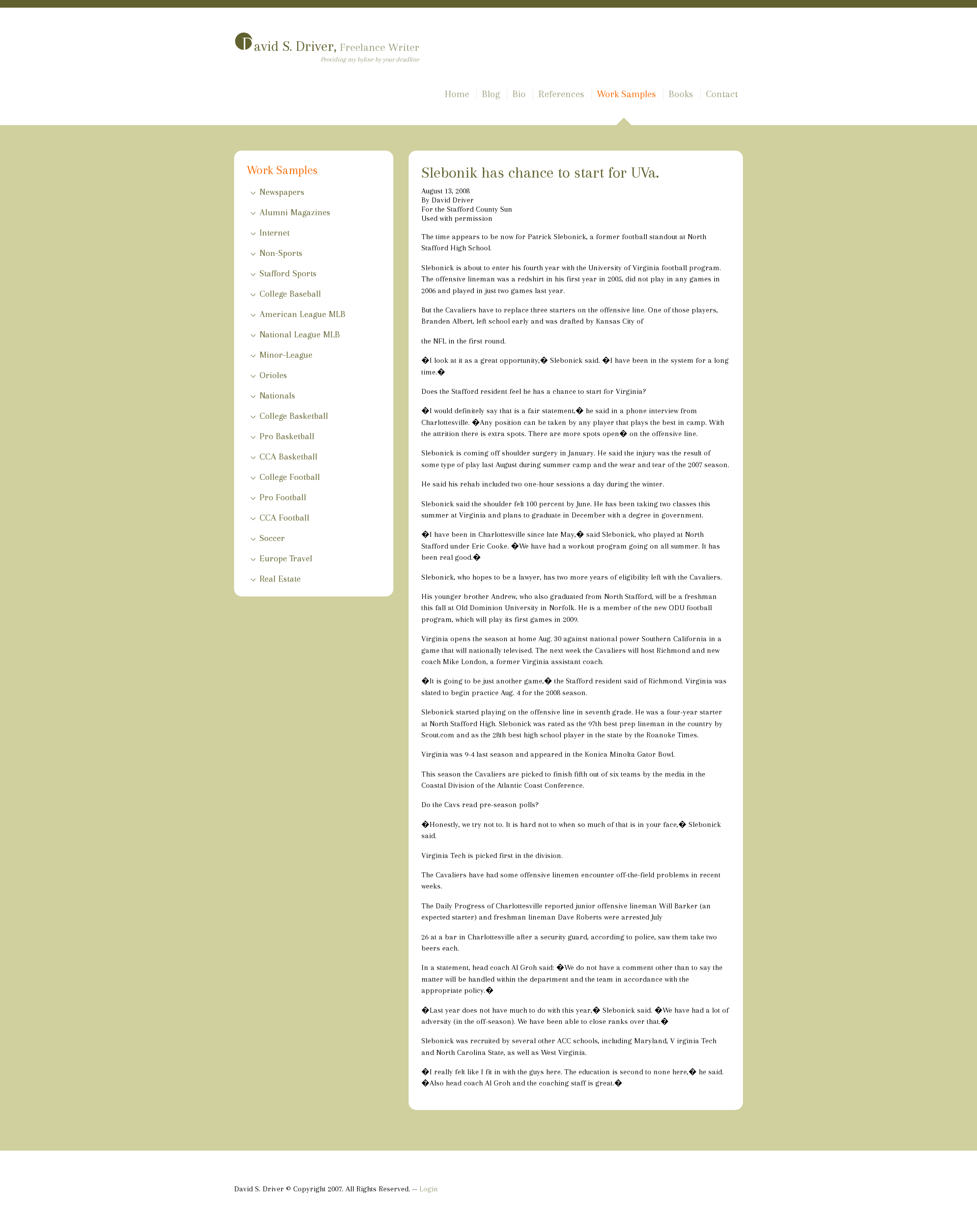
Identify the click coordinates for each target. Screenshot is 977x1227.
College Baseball (290, 294)
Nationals (277, 395)
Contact (722, 94)
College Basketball (294, 416)
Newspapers (282, 192)
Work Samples (626, 94)
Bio (519, 94)
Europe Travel (286, 558)
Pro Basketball (287, 436)
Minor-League (286, 355)
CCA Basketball (289, 456)
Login (428, 1188)
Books (681, 94)
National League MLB (300, 334)
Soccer (272, 538)
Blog (491, 94)
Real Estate (280, 579)
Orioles (273, 375)
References (561, 94)
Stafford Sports (288, 273)
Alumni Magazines (295, 212)
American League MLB (303, 314)
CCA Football (284, 517)
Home (457, 94)
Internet (275, 232)
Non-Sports (281, 253)
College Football (290, 477)
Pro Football (283, 497)
